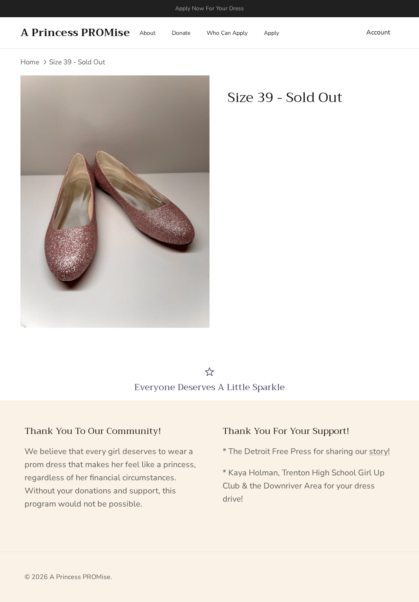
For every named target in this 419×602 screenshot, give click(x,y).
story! (379, 451)
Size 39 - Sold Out (77, 62)
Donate (181, 33)
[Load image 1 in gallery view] (115, 201)
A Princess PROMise (80, 577)
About (147, 33)
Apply (271, 33)
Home (29, 62)
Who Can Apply (227, 33)
